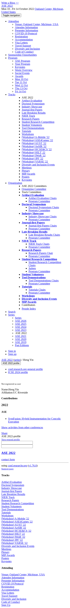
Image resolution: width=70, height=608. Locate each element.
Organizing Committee (34, 189)
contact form (8, 459)
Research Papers (30, 118)
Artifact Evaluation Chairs (43, 198)
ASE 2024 (20, 327)
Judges (32, 268)
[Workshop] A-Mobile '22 (35, 137)
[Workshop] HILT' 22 (33, 152)
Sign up (12, 354)
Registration (21, 36)
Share (4, 433)
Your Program (22, 64)
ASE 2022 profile (11, 363)
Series (18, 317)
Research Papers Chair (41, 253)
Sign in (12, 351)
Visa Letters (21, 42)
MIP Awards (28, 173)
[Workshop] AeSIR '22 (34, 146)
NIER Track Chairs (39, 243)
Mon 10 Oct (21, 79)
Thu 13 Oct (21, 88)
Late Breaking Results (34, 112)
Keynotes (20, 67)
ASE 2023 (20, 330)
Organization (15, 182)
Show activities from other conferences (22, 427)
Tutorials (26, 131)
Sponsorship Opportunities (22, 54)
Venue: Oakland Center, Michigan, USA (36, 24)
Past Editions (22, 345)
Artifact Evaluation (32, 100)
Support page (7, 469)
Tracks (11, 94)
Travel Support (23, 45)
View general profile (10, 439)
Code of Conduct (24, 51)
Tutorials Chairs (37, 289)
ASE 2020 (20, 339)
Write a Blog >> (10, 2)
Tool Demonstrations (33, 128)
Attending (13, 21)
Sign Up (5, 605)
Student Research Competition (38, 121)
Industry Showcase (32, 106)
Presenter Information (26, 30)
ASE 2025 (20, 323)
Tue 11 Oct (21, 82)
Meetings (27, 167)
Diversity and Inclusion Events (38, 164)
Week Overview (23, 70)
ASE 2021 (20, 336)
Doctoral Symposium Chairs (44, 207)
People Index (29, 308)
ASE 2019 (20, 342)
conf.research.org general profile (25, 369)
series (17, 359)
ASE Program (22, 60)
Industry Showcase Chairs (43, 216)
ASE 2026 (20, 320)
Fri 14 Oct (20, 91)
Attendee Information (26, 27)
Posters (25, 176)
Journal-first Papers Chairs (43, 225)
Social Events (22, 73)
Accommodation (24, 39)
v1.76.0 (33, 465)
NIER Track (28, 115)
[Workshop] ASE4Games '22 (37, 140)
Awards (19, 76)
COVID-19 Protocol (26, 33)
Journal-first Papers (32, 109)
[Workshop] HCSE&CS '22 (37, 149)
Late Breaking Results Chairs (44, 234)
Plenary (26, 170)
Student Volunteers (32, 125)
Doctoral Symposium (33, 103)
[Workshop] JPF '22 (32, 158)
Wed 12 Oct (21, 85)
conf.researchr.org (17, 465)
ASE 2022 (7, 359)
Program (12, 57)
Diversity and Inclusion (27, 48)
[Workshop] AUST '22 (34, 143)
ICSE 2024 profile (18, 372)
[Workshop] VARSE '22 (35, 161)
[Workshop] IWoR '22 (34, 155)
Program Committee (39, 201)
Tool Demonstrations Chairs (44, 280)
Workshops (28, 134)
